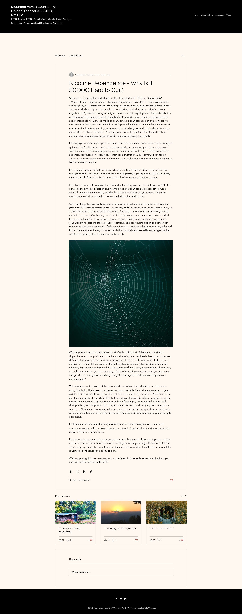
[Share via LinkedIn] (84, 471)
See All (184, 496)
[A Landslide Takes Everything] (75, 512)
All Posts (60, 55)
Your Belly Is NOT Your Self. (120, 528)
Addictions (76, 55)
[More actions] (171, 74)
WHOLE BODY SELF (162, 528)
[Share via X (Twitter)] (77, 471)
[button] (183, 55)
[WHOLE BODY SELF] (166, 512)
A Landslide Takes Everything (69, 530)
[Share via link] (91, 471)
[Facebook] (116, 598)
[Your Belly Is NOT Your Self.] (121, 512)
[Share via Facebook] (70, 471)
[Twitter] (121, 598)
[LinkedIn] (125, 598)
